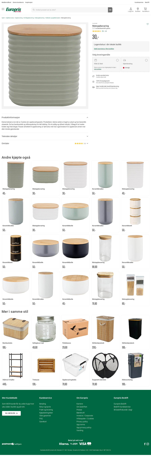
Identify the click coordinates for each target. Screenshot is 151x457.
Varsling (80, 430)
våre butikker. (97, 69)
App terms (81, 424)
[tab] (45, 117)
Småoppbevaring (29, 18)
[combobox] (71, 9)
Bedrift (147, 2)
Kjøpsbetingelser (46, 413)
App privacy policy (84, 427)
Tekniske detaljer (9, 136)
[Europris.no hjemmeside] (13, 10)
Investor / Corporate (85, 416)
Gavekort (43, 421)
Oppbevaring (18, 18)
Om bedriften (82, 407)
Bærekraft (81, 413)
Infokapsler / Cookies (85, 418)
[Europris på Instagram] (147, 444)
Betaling (42, 404)
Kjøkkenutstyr (10, 18)
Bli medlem (10, 413)
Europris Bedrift (120, 404)
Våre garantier (45, 416)
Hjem (3, 18)
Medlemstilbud (6, 2)
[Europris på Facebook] (144, 444)
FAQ (41, 418)
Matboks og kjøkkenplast (53, 18)
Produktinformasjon (11, 117)
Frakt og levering (46, 410)
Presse (79, 410)
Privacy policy (82, 421)
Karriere (80, 404)
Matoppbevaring (39, 18)
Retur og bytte (45, 407)
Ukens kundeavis (18, 2)
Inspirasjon (28, 2)
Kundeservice (139, 2)
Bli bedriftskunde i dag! (123, 410)
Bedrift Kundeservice (122, 407)
